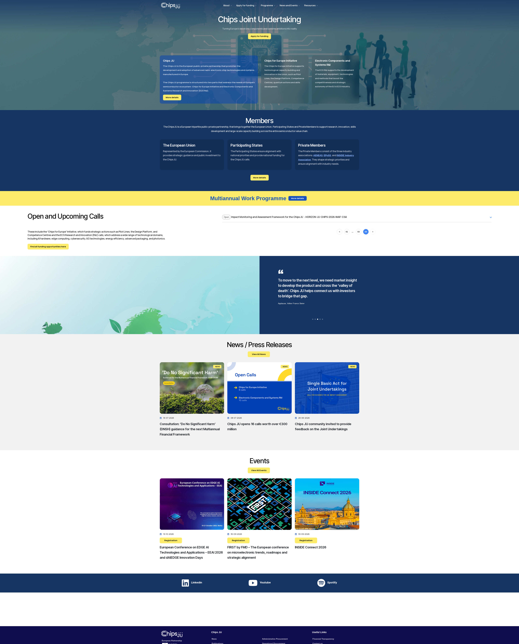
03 (358, 232)
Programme (267, 5)
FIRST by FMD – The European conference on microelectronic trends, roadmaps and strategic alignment (258, 552)
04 (366, 232)
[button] (312, 319)
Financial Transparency (323, 639)
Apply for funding (245, 5)
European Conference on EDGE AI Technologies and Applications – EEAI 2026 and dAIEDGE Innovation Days (191, 552)
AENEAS (318, 155)
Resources (310, 5)
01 (347, 232)
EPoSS (327, 155)
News (214, 639)
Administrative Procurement (275, 639)
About (226, 5)
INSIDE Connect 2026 (310, 547)
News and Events (289, 5)
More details (172, 97)
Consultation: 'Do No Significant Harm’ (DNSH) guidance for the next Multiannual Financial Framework (190, 429)
